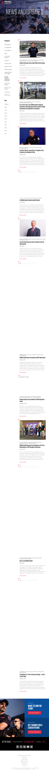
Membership (24, 759)
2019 (5, 127)
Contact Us (24, 765)
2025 (5, 110)
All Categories (7, 44)
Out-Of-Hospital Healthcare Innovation (7, 78)
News (5, 53)
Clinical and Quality (7, 84)
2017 (5, 133)
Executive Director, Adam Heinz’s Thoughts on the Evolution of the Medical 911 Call (32, 151)
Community (7, 92)
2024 (5, 113)
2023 (5, 115)
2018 (5, 130)
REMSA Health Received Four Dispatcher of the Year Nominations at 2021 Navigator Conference (32, 446)
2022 (5, 118)
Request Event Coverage (24, 755)
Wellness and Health (7, 88)
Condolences (24, 763)
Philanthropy (7, 95)
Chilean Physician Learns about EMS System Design (32, 63)
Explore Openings (34, 712)
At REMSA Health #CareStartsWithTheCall (30, 200)
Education (24, 757)
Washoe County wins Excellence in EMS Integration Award (32, 400)
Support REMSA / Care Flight (8, 73)
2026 (5, 107)
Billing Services (24, 761)
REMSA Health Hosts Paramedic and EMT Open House (32, 357)
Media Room (35, 768)
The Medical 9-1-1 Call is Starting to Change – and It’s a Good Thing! (32, 675)
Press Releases (7, 50)
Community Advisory (7, 57)
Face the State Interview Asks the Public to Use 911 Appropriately (32, 243)
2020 (5, 124)
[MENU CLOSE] (47, 2)
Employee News (8, 66)
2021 (5, 121)
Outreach (6, 60)
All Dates (6, 104)
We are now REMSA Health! (26, 561)
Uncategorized (7, 47)
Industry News (7, 63)
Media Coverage (8, 69)
